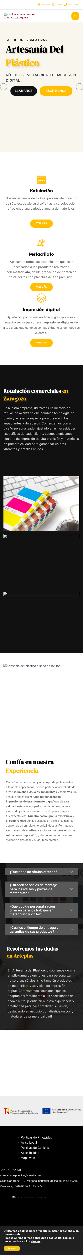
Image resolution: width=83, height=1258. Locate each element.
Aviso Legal (29, 1142)
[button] (38, 145)
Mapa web (28, 1158)
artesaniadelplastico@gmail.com (20, 1175)
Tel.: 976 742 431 (10, 1170)
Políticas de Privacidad (36, 1137)
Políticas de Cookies (35, 1147)
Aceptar (12, 1248)
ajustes (35, 1241)
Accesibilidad (30, 1152)
